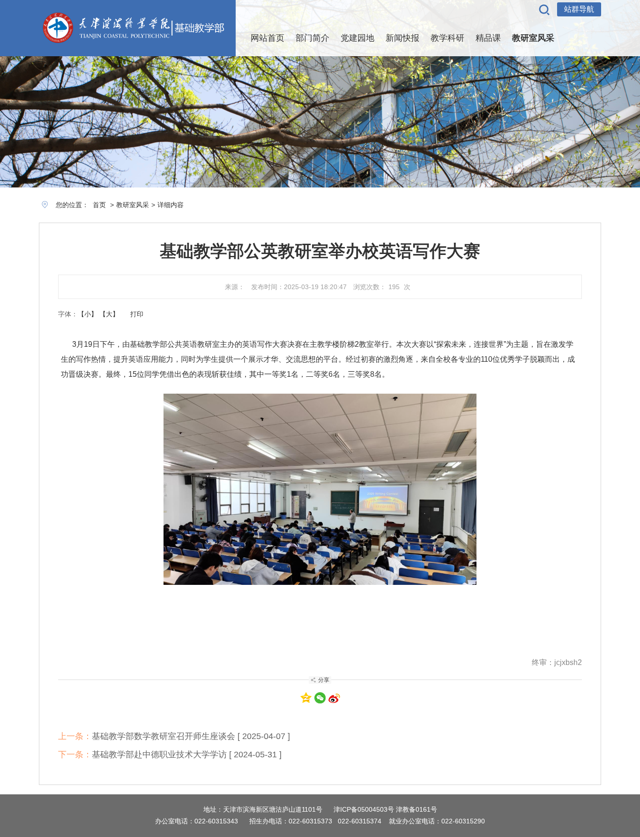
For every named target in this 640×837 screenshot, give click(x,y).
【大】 (109, 314)
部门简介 (312, 38)
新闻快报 (402, 38)
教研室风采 (533, 38)
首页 (99, 205)
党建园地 (357, 38)
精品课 (488, 38)
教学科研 (447, 38)
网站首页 (267, 38)
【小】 (87, 314)
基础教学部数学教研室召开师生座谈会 (163, 736)
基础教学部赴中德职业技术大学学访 (159, 754)
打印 (136, 314)
